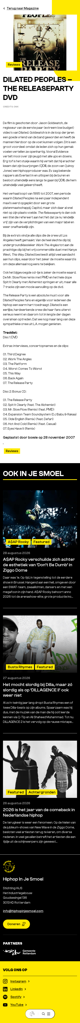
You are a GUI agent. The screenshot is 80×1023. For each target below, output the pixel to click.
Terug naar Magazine (23, 8)
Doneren (13, 924)
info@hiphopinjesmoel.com (23, 911)
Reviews (14, 64)
